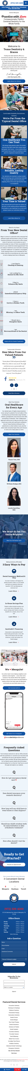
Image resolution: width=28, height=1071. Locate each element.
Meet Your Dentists (14, 434)
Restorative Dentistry (14, 1015)
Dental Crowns (14, 1017)
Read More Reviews (14, 393)
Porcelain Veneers (14, 1034)
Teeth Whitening (14, 1036)
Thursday (6, 928)
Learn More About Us (14, 218)
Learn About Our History (14, 81)
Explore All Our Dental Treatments (14, 341)
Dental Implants (14, 1029)
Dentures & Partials (14, 1027)
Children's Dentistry (14, 1010)
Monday (6, 922)
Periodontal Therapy (14, 1013)
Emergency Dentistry (14, 1048)
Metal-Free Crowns (14, 1039)
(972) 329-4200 (17, 3)
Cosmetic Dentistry (14, 1032)
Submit (14, 964)
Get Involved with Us (14, 688)
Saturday (6, 932)
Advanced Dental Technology (14, 1046)
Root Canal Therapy (14, 1022)
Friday (5, 930)
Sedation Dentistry (14, 1043)
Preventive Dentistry (14, 1005)
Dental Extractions (14, 1024)
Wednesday (6, 926)
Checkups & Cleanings (14, 1008)
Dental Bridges (14, 1020)
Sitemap (19, 1059)
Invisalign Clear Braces (14, 1041)
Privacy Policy (25, 1059)
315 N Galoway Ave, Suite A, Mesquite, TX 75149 (14, 913)
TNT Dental (21, 1061)
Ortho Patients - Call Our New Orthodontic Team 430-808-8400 (14, 8)
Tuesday (6, 924)
